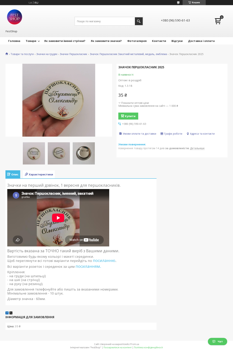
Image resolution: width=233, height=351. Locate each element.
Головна (14, 41)
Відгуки (177, 41)
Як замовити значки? (106, 41)
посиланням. (88, 266)
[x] (10, 313)
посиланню (104, 260)
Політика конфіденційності (148, 347)
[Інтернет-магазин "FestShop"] (14, 17)
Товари (31, 41)
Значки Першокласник (73, 54)
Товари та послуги (22, 54)
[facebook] (7, 313)
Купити (130, 116)
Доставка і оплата (201, 41)
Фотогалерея (137, 41)
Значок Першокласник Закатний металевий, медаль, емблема (128, 54)
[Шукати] (139, 21)
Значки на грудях (46, 54)
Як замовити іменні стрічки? (64, 41)
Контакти (159, 41)
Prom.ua (134, 344)
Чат (220, 341)
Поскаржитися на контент (118, 347)
